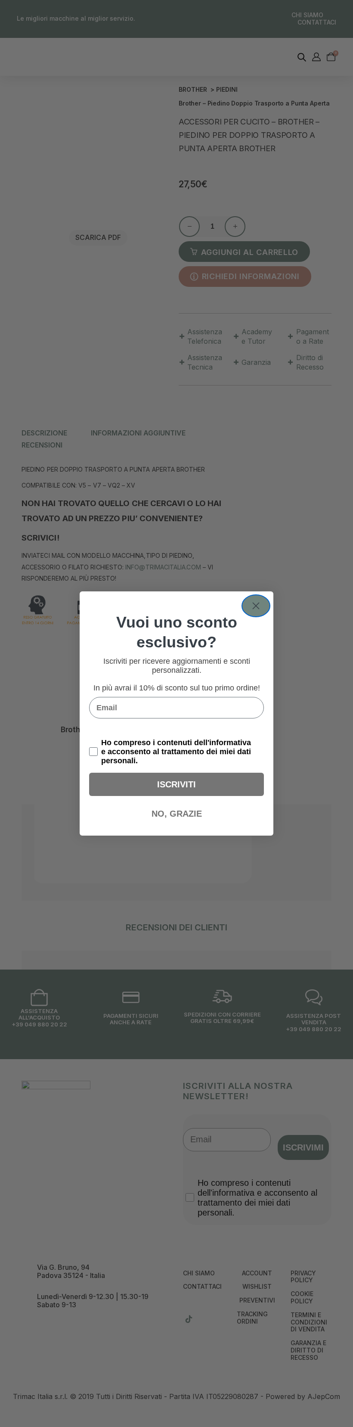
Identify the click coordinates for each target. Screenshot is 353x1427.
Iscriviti (176, 784)
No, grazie (177, 813)
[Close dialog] (256, 606)
